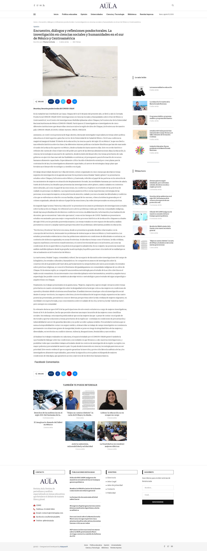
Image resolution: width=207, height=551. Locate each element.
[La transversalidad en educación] (140, 91)
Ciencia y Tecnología (115, 14)
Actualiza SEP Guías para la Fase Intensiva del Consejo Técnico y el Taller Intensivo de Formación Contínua (161, 134)
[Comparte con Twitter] (63, 101)
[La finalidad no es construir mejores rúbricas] (112, 431)
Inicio (56, 14)
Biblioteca (132, 14)
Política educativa (69, 14)
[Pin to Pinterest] (68, 101)
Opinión (84, 14)
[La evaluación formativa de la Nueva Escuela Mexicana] (140, 105)
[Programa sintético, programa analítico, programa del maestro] (140, 120)
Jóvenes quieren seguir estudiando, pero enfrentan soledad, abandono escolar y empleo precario (159, 184)
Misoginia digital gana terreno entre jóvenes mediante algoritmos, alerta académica (85, 508)
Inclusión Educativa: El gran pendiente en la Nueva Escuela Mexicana (160, 148)
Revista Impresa (146, 14)
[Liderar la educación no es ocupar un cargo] (112, 400)
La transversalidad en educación (161, 87)
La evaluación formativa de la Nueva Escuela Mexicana (160, 103)
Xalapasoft (64, 547)
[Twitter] (37, 5)
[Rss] (44, 5)
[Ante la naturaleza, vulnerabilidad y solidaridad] (80, 431)
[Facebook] (34, 5)
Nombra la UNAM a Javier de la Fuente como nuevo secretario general (160, 228)
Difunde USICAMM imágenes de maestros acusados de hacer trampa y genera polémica (161, 214)
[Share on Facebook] (57, 101)
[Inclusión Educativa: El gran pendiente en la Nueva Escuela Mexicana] (140, 150)
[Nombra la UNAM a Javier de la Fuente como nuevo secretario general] (140, 230)
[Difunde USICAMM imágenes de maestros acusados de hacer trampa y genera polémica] (140, 215)
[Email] (41, 5)
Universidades (97, 14)
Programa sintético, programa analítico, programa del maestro (161, 117)
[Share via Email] (74, 101)
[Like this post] (52, 101)
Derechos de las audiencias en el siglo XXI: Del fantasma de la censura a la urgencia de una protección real (161, 199)
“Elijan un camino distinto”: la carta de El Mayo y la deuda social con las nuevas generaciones (162, 243)
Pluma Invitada (49, 42)
